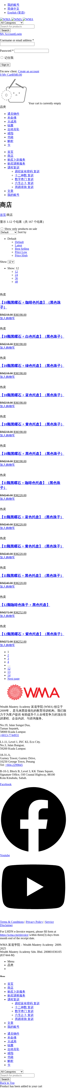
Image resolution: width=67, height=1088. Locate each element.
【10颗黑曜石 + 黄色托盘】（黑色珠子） (32, 424)
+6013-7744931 (9, 735)
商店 (10, 155)
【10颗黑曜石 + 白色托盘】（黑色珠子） (32, 336)
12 (8, 668)
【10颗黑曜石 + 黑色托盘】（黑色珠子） (32, 454)
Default (19, 242)
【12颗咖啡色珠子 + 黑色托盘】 (25, 605)
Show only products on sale (20, 228)
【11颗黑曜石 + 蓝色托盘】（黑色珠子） (32, 517)
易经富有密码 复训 (27, 171)
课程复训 (13, 167)
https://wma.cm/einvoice (14, 934)
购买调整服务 (16, 163)
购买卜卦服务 (16, 159)
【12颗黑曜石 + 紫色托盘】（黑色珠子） (32, 634)
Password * (7, 50)
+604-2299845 (14, 764)
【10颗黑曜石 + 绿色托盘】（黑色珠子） (32, 366)
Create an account (28, 71)
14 (8, 675)
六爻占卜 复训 (24, 183)
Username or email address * (17, 40)
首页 (10, 151)
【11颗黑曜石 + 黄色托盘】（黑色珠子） (32, 546)
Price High (21, 255)
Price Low (21, 252)
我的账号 (13, 4)
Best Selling (22, 248)
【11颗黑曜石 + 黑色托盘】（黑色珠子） (32, 576)
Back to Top (7, 1082)
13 (8, 672)
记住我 (8, 57)
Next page (13, 678)
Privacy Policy (34, 921)
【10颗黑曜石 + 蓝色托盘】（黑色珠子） (32, 395)
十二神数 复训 (24, 175)
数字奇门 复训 (24, 179)
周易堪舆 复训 (24, 187)
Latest (18, 245)
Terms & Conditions (12, 921)
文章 (10, 190)
